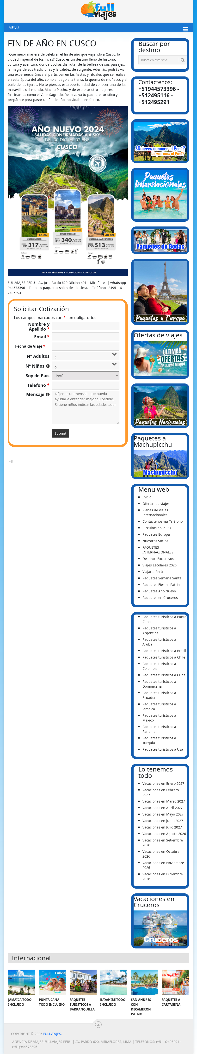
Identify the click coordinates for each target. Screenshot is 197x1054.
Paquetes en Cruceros (160, 597)
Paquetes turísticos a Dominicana (159, 684)
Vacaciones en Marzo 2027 (163, 801)
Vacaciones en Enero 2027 (163, 783)
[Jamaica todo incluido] (21, 982)
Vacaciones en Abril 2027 (162, 807)
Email (41, 336)
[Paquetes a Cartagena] (175, 982)
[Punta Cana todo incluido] (52, 982)
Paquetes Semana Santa (161, 578)
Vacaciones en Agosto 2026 (164, 833)
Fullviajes (52, 1033)
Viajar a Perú (152, 571)
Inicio (146, 497)
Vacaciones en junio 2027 (162, 820)
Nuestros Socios (155, 541)
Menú (14, 27)
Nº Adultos (38, 356)
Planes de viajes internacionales (155, 512)
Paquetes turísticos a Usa (162, 749)
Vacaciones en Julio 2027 (162, 827)
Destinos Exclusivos (158, 558)
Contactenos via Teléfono (162, 521)
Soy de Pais (37, 375)
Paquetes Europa (156, 534)
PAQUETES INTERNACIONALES (157, 549)
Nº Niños (37, 366)
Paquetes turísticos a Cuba (163, 675)
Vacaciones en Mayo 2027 (163, 814)
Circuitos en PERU (156, 528)
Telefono (38, 385)
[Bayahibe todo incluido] (113, 982)
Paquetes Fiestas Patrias (161, 584)
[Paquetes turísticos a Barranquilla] (83, 982)
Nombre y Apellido (38, 326)
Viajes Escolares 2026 (159, 565)
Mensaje (37, 394)
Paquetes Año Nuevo (159, 591)
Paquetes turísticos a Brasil (164, 650)
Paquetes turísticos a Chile (163, 657)
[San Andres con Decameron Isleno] (144, 982)
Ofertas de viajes (156, 503)
